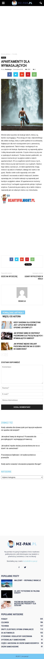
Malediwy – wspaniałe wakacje (27, 580)
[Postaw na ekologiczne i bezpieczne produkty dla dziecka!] (6, 605)
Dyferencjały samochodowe (13, 640)
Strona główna (5, 54)
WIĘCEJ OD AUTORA (11, 316)
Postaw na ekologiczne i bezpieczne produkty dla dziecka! (25, 603)
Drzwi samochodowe (10, 647)
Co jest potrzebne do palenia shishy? (27, 592)
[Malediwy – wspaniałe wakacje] (6, 583)
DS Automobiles (7, 633)
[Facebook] (19, 567)
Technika (5, 626)
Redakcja (8, 69)
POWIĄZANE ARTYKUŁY (13, 312)
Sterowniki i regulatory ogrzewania (16, 636)
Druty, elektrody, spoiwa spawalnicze (17, 629)
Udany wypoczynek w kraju (34, 277)
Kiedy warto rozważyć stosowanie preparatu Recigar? (21, 464)
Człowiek (5, 622)
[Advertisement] (22, 29)
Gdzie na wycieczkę (9, 276)
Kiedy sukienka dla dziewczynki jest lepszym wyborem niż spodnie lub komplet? (27, 325)
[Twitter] (25, 567)
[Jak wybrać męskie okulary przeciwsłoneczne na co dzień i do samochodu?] (6, 346)
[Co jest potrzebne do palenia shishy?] (6, 594)
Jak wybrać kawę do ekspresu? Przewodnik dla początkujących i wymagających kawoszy (28, 335)
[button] (41, 3)
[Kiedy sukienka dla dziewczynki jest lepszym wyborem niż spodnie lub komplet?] (6, 325)
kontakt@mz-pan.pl (30, 561)
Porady (3, 57)
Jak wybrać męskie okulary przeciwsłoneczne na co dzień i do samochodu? (27, 346)
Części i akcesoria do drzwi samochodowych (20, 643)
